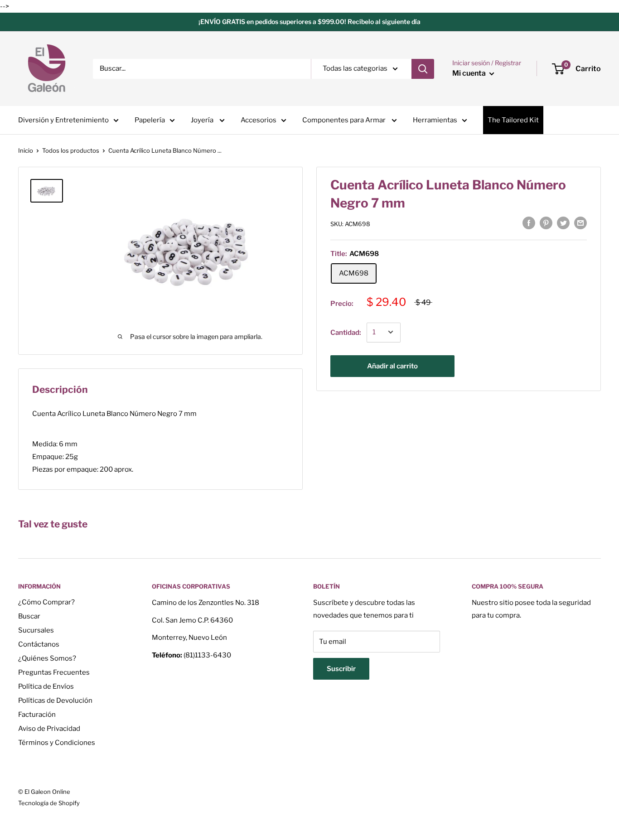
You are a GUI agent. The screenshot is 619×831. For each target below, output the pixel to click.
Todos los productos (70, 150)
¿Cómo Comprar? (46, 602)
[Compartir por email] (580, 222)
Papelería (150, 120)
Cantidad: (345, 332)
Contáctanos (38, 644)
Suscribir (341, 669)
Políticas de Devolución (55, 700)
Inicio (25, 150)
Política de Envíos (46, 686)
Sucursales (36, 630)
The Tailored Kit (513, 120)
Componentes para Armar (344, 120)
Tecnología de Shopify (49, 803)
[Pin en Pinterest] (546, 222)
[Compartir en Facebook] (528, 222)
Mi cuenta (469, 73)
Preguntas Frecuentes (54, 672)
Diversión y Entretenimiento (63, 120)
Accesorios (258, 120)
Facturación (37, 714)
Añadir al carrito (392, 366)
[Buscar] (422, 69)
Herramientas (435, 120)
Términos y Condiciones (56, 743)
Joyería (203, 120)
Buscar (29, 616)
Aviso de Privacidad (49, 729)
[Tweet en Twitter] (563, 222)
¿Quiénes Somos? (47, 658)
